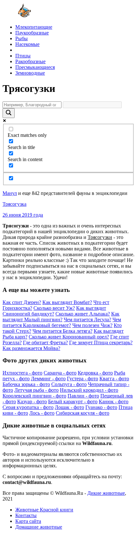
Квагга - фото (114, 378)
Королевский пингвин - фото (34, 395)
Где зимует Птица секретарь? (101, 342)
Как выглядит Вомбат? (67, 302)
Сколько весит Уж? (54, 308)
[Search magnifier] (9, 113)
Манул (10, 193)
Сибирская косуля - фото (82, 413)
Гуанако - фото (101, 407)
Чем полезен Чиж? (92, 325)
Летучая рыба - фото (36, 390)
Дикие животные (106, 493)
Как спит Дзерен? (22, 302)
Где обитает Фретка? (45, 342)
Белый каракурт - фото (72, 401)
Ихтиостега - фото (22, 372)
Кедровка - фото (95, 372)
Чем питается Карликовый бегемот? (62, 322)
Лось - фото (41, 413)
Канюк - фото (113, 401)
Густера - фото (82, 378)
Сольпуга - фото (69, 384)
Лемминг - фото (48, 378)
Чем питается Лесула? (87, 319)
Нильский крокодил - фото (89, 390)
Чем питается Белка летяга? (62, 331)
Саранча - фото (60, 372)
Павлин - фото (83, 395)
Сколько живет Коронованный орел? (69, 336)
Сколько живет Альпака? (82, 313)
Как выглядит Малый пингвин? (61, 316)
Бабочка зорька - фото (26, 384)
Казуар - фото (32, 401)
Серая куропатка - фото (28, 407)
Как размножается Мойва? (31, 348)
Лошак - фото (69, 407)
